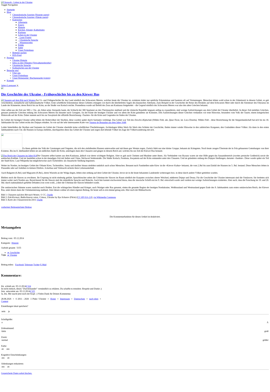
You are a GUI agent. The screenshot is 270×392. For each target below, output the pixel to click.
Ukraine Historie (19, 60)
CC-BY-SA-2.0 (85, 197)
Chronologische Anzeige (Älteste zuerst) (30, 17)
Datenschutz (79, 299)
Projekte (10, 58)
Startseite (11, 9)
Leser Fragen (24, 37)
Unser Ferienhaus (26, 50)
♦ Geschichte (13, 252)
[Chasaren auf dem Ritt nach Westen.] (18, 100)
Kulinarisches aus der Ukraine (25, 68)
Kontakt (10, 80)
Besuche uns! (13, 70)
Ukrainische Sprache (28, 40)
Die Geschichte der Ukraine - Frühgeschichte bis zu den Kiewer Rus (50, 94)
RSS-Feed (17, 55)
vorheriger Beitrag (9, 207)
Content (4, 301)
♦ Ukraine (12, 255)
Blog (9, 12)
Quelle (50, 195)
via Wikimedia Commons (104, 197)
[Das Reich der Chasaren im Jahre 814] (19, 155)
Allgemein (22, 22)
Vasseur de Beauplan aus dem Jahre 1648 (107, 122)
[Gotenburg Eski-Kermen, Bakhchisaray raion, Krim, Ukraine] (11, 148)
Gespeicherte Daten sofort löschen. (16, 373)
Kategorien (17, 20)
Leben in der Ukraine (27, 35)
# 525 (32, 291)
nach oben (93, 299)
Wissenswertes (25, 42)
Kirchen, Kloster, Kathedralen (31, 30)
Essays (21, 25)
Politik (21, 45)
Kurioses (22, 32)
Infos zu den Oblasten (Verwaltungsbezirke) (31, 63)
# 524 (28, 286)
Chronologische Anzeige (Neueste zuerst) (30, 15)
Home (53, 299)
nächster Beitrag (24, 207)
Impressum (65, 299)
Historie (21, 27)
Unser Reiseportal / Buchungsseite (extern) (31, 78)
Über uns (16, 73)
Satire (20, 47)
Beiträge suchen (19, 52)
